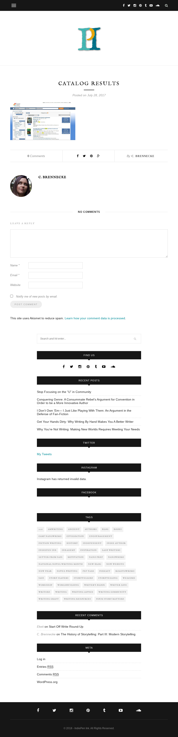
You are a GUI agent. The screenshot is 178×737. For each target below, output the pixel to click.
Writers (44, 592)
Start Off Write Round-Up (66, 626)
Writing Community (112, 592)
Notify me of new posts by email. (37, 296)
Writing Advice (82, 592)
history (72, 543)
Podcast (104, 571)
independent (92, 543)
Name (15, 265)
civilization (75, 536)
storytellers (83, 578)
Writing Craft (49, 599)
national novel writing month (61, 564)
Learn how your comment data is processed (95, 318)
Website (15, 285)
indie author (116, 543)
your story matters (110, 599)
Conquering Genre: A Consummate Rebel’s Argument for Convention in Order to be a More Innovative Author (86, 401)
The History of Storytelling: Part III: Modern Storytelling (98, 634)
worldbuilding (68, 585)
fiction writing (50, 543)
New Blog (94, 564)
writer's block (94, 585)
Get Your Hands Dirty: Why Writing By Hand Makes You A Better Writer (85, 421)
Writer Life (118, 585)
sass (41, 578)
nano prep (96, 557)
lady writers (111, 550)
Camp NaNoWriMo (50, 536)
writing (61, 592)
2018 (41, 529)
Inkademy (68, 550)
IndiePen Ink (48, 550)
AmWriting (55, 529)
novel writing (67, 571)
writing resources (77, 599)
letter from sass (51, 557)
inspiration (88, 550)
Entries (45, 666)
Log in (41, 659)
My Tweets (44, 454)
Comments (36, 156)
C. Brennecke (143, 156)
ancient (74, 529)
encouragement (100, 536)
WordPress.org (47, 682)
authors (91, 529)
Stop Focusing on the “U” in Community (64, 392)
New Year (45, 571)
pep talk (88, 571)
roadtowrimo (124, 571)
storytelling (108, 578)
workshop (45, 585)
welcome (129, 578)
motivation (76, 557)
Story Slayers (59, 578)
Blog (105, 529)
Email (14, 275)
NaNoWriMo (116, 557)
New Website (115, 564)
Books (118, 529)
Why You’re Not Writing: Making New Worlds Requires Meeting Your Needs (88, 429)
